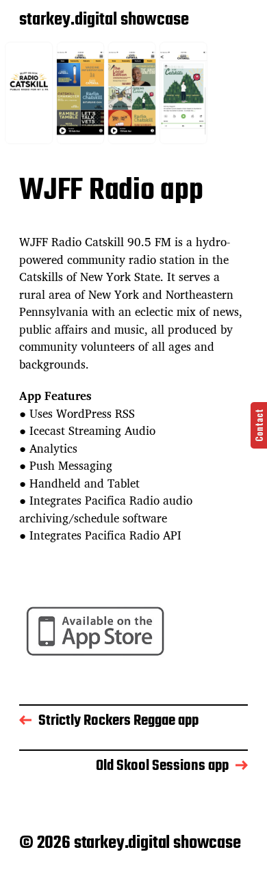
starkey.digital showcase (104, 20)
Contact (259, 425)
